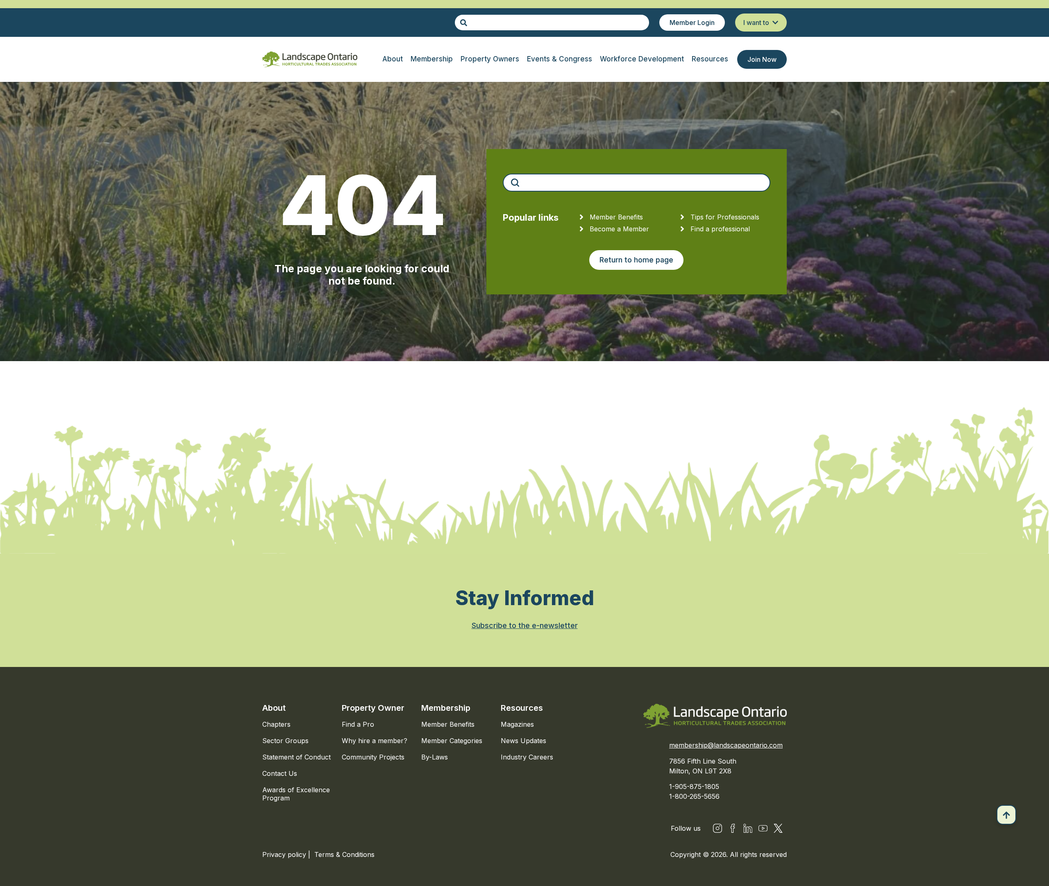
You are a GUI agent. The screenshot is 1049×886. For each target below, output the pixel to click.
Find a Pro (358, 724)
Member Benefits (448, 724)
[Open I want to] (775, 22)
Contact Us (279, 773)
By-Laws (434, 757)
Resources (522, 708)
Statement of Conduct (296, 757)
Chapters (276, 724)
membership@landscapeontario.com (726, 745)
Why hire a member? (374, 741)
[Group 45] (778, 828)
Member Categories (451, 741)
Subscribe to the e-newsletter (525, 625)
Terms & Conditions (344, 854)
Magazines (517, 724)
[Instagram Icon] (717, 828)
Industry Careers (527, 757)
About (274, 708)
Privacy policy (285, 854)
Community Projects (373, 757)
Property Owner (373, 708)
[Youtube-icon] (762, 828)
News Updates (523, 741)
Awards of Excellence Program (296, 794)
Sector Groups (285, 741)
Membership (445, 708)
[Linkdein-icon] (747, 828)
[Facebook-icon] (732, 828)
